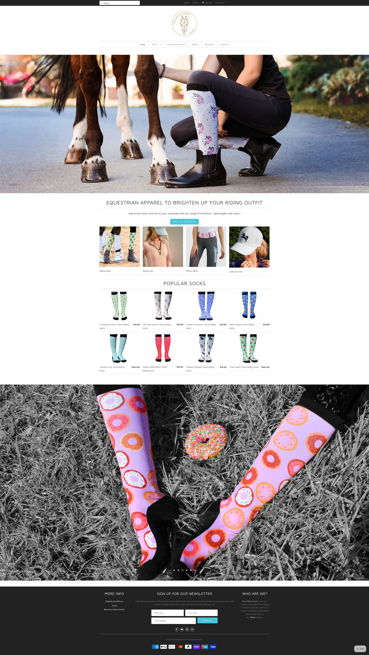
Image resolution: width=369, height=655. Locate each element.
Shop (155, 44)
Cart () (208, 3)
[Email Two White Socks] (192, 629)
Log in (195, 3)
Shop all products (184, 221)
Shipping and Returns (114, 601)
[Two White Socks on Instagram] (187, 629)
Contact (225, 44)
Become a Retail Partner (114, 609)
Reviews (209, 44)
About (195, 44)
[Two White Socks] (184, 24)
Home (186, 3)
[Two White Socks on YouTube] (182, 629)
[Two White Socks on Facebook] (177, 629)
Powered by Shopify (195, 639)
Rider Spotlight (176, 44)
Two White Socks (179, 639)
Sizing (114, 605)
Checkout (220, 3)
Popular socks (184, 283)
